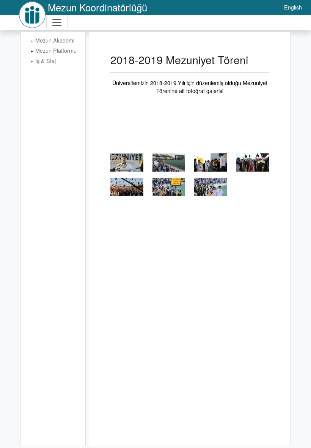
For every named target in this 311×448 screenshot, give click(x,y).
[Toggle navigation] (57, 22)
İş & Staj (45, 61)
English (293, 7)
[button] (127, 162)
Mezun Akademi (54, 40)
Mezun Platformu (56, 50)
